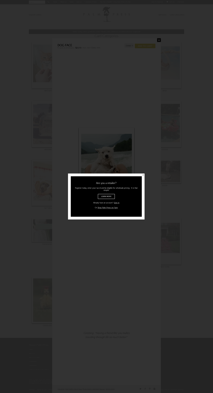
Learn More (106, 196)
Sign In (116, 202)
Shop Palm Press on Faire (108, 207)
